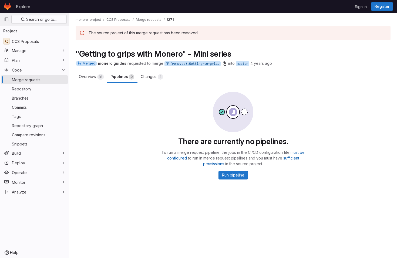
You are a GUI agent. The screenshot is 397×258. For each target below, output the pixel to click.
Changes (151, 76)
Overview (90, 76)
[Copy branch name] (224, 63)
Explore (23, 6)
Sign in (361, 6)
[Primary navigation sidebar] (6, 19)
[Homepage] (7, 6)
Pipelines (121, 76)
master (242, 64)
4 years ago (261, 63)
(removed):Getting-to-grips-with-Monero (194, 64)
